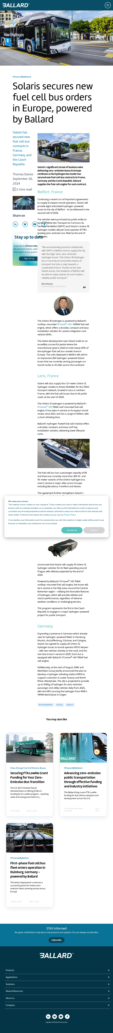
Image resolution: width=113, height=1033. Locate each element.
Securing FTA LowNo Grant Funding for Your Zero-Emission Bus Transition (29, 777)
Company (10, 1005)
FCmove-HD (44, 407)
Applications (11, 977)
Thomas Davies (23, 174)
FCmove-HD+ (64, 324)
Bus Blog (60, 705)
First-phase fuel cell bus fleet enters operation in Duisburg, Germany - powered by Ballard (27, 869)
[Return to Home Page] (16, 5)
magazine (69, 705)
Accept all (72, 530)
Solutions (10, 984)
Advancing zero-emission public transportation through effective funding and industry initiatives (83, 779)
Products (10, 970)
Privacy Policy (70, 515)
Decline (94, 530)
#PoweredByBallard (46, 705)
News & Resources (14, 991)
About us (10, 998)
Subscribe (56, 940)
